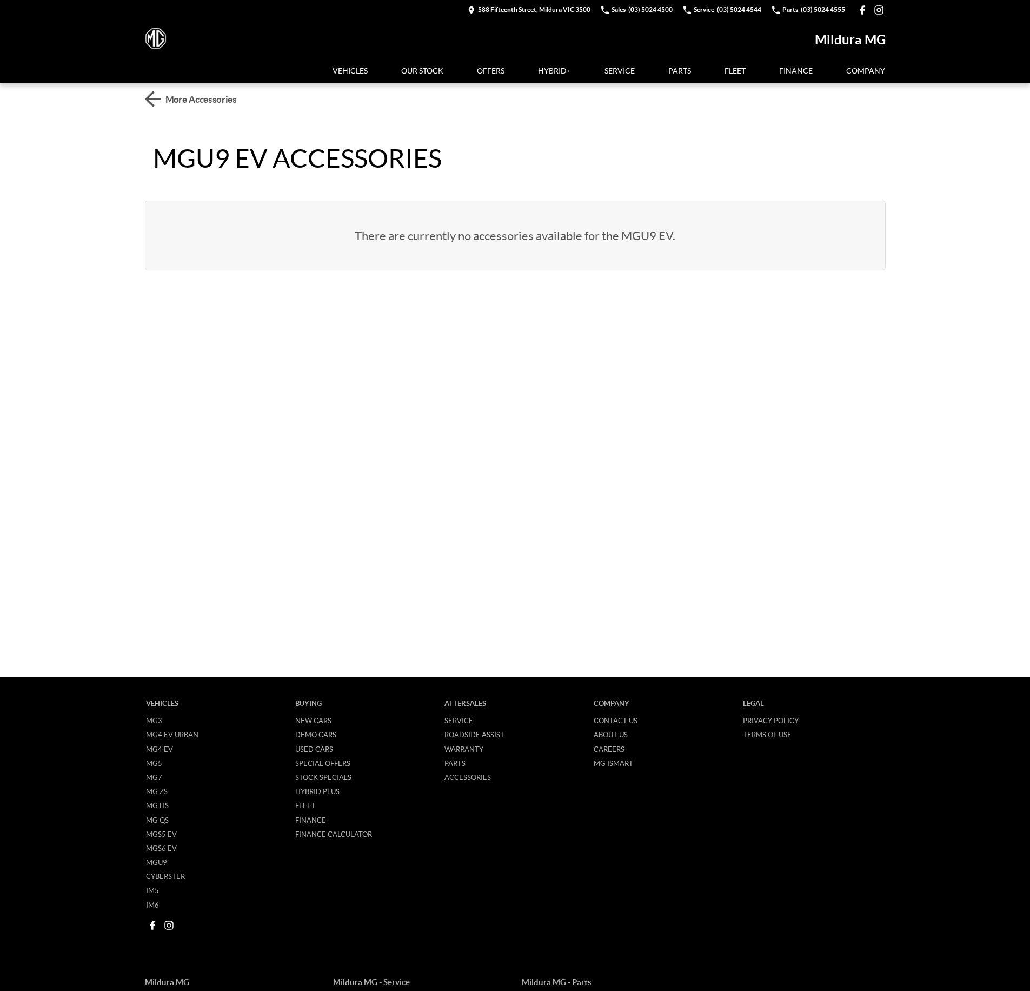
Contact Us (615, 720)
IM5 (152, 890)
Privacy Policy (771, 720)
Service (619, 70)
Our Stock (422, 70)
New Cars (313, 720)
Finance (796, 70)
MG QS (157, 820)
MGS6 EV (161, 848)
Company (865, 70)
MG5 (154, 763)
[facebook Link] (862, 10)
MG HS (157, 805)
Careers (609, 749)
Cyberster (165, 876)
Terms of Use (767, 734)
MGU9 (156, 862)
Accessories (467, 777)
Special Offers (322, 763)
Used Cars (314, 749)
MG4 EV (159, 749)
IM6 (152, 905)
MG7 (154, 777)
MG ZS (157, 791)
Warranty (463, 749)
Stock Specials (323, 777)
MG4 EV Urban (172, 734)
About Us (611, 734)
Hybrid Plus (317, 791)
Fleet (735, 70)
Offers (490, 70)
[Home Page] (156, 39)
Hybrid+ (554, 70)
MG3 (154, 720)
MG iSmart (613, 763)
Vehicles (350, 70)
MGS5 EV (161, 834)
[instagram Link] (879, 10)
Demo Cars (315, 734)
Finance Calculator (333, 834)
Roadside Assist (474, 734)
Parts (679, 70)
